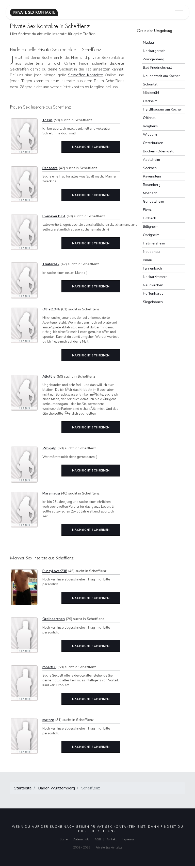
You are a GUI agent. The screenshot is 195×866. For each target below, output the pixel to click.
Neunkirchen (153, 285)
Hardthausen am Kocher (162, 109)
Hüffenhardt (153, 293)
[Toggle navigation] (179, 12)
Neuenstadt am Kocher (161, 76)
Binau (147, 260)
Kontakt (111, 839)
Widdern (150, 134)
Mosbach (150, 193)
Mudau (148, 42)
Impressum (128, 839)
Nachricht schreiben (91, 147)
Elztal (147, 209)
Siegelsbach (153, 301)
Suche (64, 839)
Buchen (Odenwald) (159, 151)
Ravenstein (152, 176)
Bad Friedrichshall (157, 67)
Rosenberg (151, 184)
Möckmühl (151, 92)
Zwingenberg (153, 59)
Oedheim (150, 101)
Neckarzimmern (155, 276)
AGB (98, 839)
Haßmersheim (154, 243)
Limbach (149, 218)
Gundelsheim (153, 201)
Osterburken (153, 142)
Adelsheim (151, 159)
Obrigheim (151, 235)
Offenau (149, 117)
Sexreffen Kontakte (85, 75)
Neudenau (151, 251)
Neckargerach (154, 50)
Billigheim (150, 226)
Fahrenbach (152, 268)
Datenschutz (81, 839)
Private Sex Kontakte (108, 848)
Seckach (150, 168)
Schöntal (150, 84)
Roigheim (150, 126)
